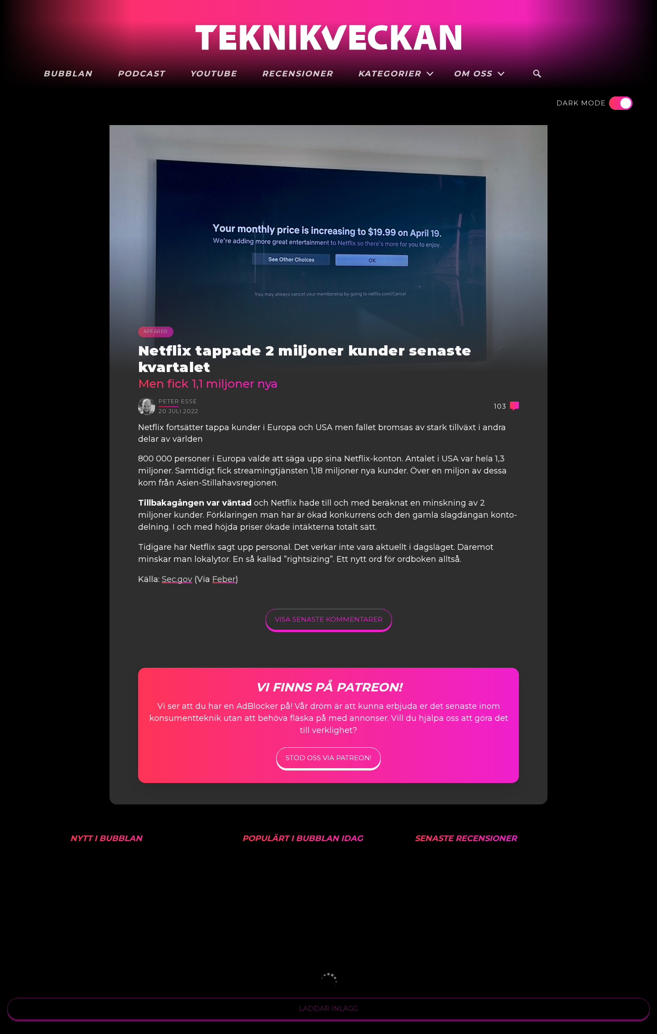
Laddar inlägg (328, 1008)
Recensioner (297, 74)
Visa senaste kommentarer (329, 619)
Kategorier (391, 74)
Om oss (474, 74)
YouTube (213, 74)
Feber (224, 579)
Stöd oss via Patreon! (328, 758)
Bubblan (68, 74)
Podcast (141, 74)
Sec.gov (177, 579)
